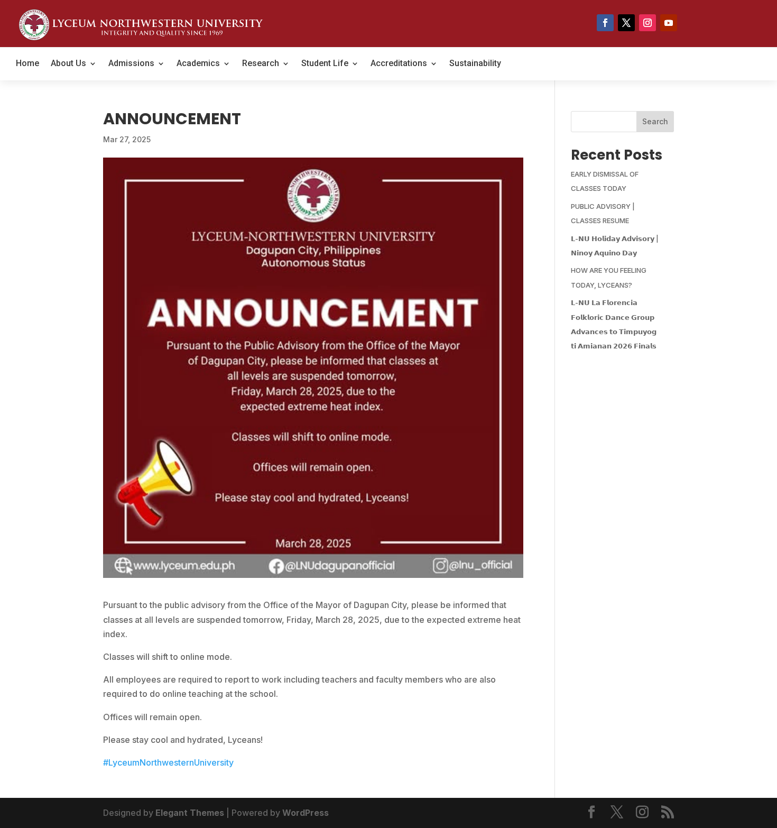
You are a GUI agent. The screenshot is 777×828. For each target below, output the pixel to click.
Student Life (324, 64)
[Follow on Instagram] (647, 22)
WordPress (305, 812)
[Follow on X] (626, 22)
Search (655, 121)
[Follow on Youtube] (668, 22)
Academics (198, 64)
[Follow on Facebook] (605, 22)
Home (27, 64)
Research (260, 64)
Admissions (131, 64)
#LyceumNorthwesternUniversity (168, 762)
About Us (68, 64)
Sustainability (475, 64)
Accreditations (399, 64)
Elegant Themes (189, 812)
